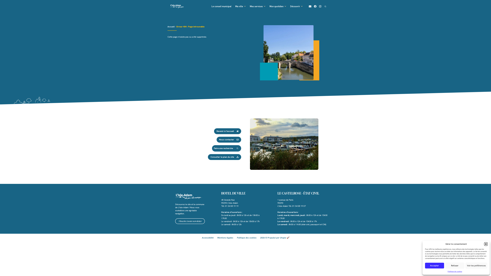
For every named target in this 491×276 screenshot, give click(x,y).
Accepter (434, 265)
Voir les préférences (476, 265)
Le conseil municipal (221, 6)
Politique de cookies (455, 271)
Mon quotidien (276, 6)
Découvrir (295, 6)
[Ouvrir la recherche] (325, 6)
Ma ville (239, 6)
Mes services (256, 6)
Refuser (454, 265)
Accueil (171, 26)
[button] (486, 244)
